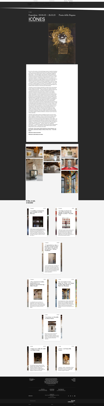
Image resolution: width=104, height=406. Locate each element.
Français (30, 404)
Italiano (74, 404)
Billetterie (71, 3)
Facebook (68, 396)
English (52, 404)
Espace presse (73, 379)
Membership (47, 3)
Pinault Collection (71, 401)
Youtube (74, 396)
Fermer (74, 64)
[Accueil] (30, 4)
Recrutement (73, 380)
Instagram (70, 396)
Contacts (74, 378)
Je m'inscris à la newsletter (52, 397)
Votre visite (36, 3)
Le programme (42, 3)
